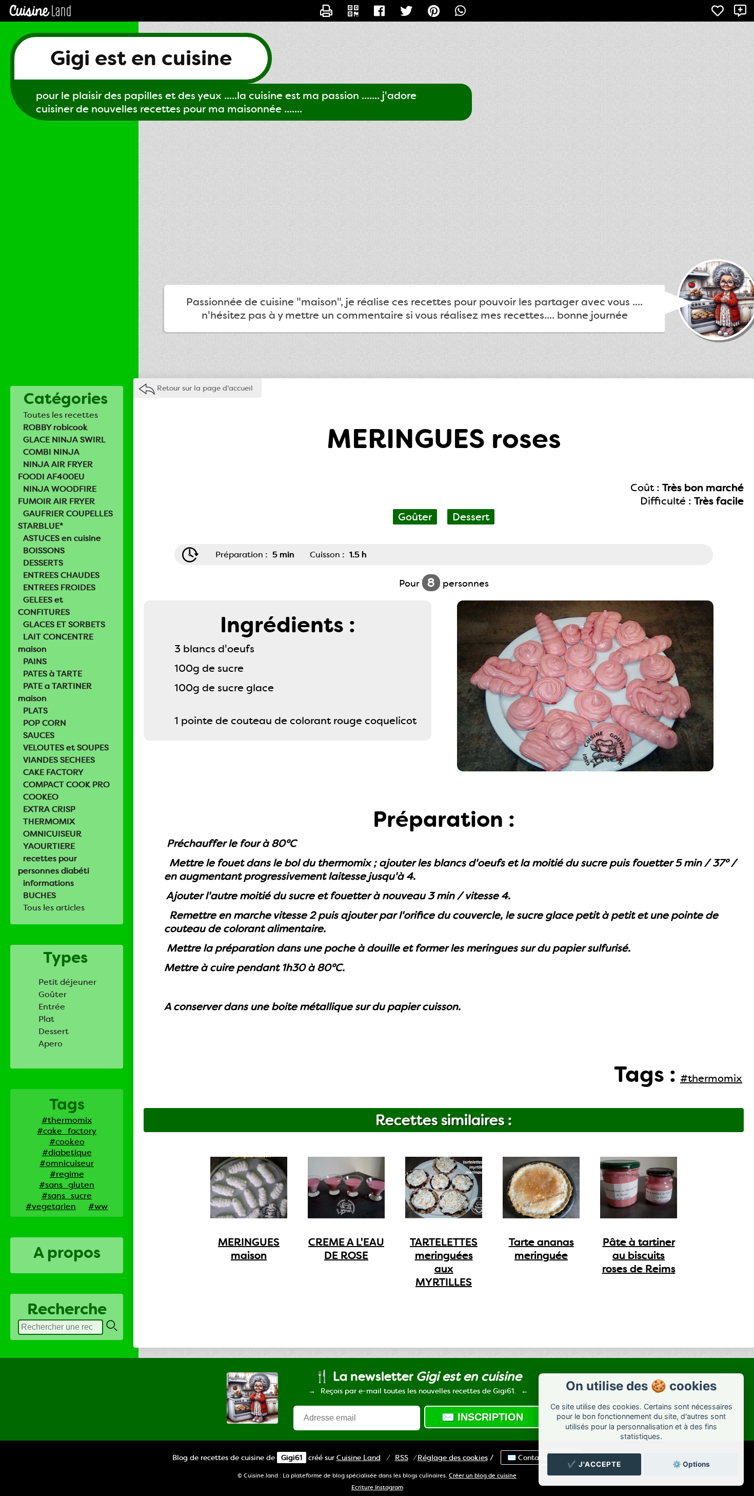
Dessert (53, 1031)
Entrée (51, 1006)
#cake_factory (66, 1130)
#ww (98, 1206)
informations (48, 883)
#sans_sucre (67, 1195)
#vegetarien (51, 1206)
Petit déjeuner (67, 982)
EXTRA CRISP (49, 809)
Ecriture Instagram (377, 1487)
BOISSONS (44, 550)
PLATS (35, 710)
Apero (50, 1043)
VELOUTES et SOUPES (66, 747)
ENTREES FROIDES (59, 587)
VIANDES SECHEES (59, 759)
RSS (401, 1457)
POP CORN (44, 722)
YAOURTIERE (49, 846)
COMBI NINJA (51, 451)
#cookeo (67, 1141)
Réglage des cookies (453, 1457)
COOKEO (40, 796)
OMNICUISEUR (52, 833)
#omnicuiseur (66, 1163)
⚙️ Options (691, 1464)
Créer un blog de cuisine (483, 1475)
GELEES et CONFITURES (44, 605)
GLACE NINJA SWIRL (64, 439)
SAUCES (38, 735)
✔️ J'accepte (594, 1464)
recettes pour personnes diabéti (53, 864)
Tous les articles (54, 907)
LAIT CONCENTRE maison (55, 642)
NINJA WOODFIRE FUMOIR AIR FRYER (57, 495)
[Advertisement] (377, 203)
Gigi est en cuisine (141, 58)
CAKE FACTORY (53, 772)
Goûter (52, 994)
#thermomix (67, 1120)
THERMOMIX (49, 821)
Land (358, 1457)
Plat (46, 1019)
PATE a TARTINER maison (55, 692)
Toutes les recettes (60, 415)
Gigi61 (291, 1457)
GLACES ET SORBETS (64, 624)
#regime (67, 1174)
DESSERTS (43, 562)
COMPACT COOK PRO (66, 784)
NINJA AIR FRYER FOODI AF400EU (55, 470)
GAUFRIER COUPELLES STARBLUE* (65, 519)
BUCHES (39, 895)
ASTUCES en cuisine (62, 538)
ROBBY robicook (55, 427)
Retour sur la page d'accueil (205, 388)
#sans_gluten (66, 1184)
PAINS (35, 661)
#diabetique (67, 1152)
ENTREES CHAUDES (61, 575)
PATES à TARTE (52, 673)
